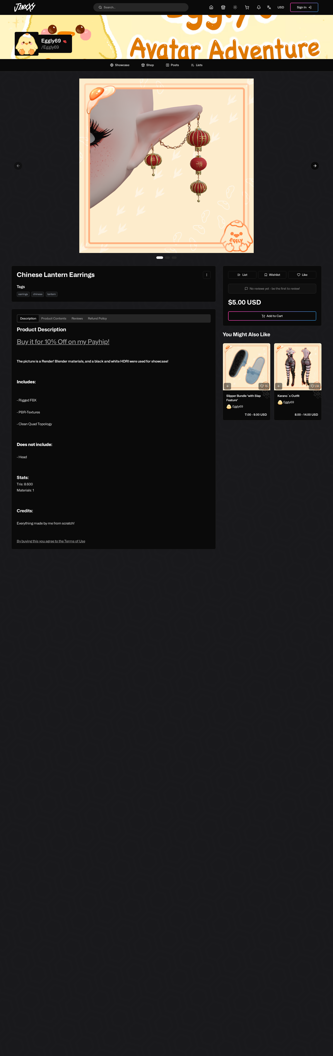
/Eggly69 (50, 47)
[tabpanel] (114, 435)
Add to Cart (275, 316)
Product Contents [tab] (53, 318)
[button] (272, 288)
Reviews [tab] (77, 318)
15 (266, 386)
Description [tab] (28, 318)
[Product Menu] (207, 275)
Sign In (301, 7)
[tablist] (114, 318)
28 (317, 386)
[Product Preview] (227, 386)
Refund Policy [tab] (97, 318)
